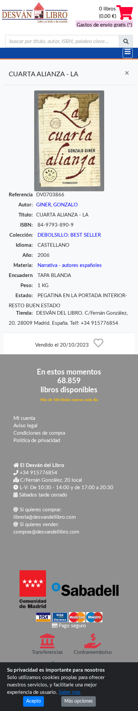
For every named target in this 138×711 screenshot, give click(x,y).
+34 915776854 (37, 472)
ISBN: (26, 225)
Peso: (26, 285)
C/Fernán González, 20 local (50, 480)
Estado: (24, 295)
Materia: (23, 265)
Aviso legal (25, 425)
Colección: (21, 235)
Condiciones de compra (39, 433)
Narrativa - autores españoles (70, 265)
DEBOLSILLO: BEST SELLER (69, 235)
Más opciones (78, 701)
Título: (25, 215)
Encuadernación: (21, 275)
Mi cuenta (24, 418)
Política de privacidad (36, 440)
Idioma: (24, 245)
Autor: (25, 204)
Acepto (33, 701)
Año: (27, 255)
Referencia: (21, 194)
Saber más (70, 692)
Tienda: (24, 313)
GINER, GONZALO (57, 204)
